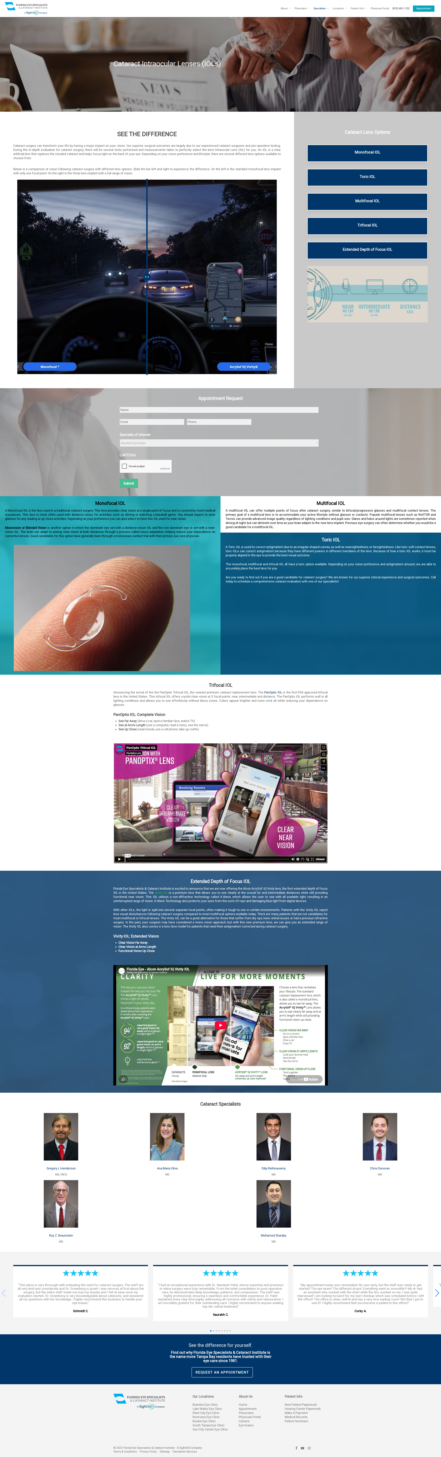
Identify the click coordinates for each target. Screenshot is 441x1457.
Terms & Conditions (125, 1451)
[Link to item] (61, 1162)
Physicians (246, 1413)
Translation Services (184, 1451)
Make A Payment (296, 1413)
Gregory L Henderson (61, 1168)
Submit (129, 483)
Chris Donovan (380, 1168)
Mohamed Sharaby (273, 1235)
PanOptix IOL (273, 692)
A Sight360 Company (189, 1447)
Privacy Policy (148, 1451)
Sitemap (165, 1451)
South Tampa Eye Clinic (209, 1425)
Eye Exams (246, 1425)
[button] (437, 1293)
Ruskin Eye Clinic (204, 1421)
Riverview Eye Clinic (206, 1417)
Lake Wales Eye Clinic (207, 1409)
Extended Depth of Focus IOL (367, 249)
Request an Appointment (222, 1372)
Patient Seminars (296, 1421)
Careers (244, 1421)
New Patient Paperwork (301, 1404)
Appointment (248, 1409)
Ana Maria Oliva (167, 1168)
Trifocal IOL (367, 225)
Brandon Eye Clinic (205, 1404)
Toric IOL (367, 176)
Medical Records (296, 1417)
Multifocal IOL (367, 201)
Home (243, 1404)
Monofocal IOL (367, 152)
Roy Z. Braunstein (61, 1235)
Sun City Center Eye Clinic (210, 1429)
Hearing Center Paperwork (303, 1409)
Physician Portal (250, 1417)
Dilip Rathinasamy (274, 1168)
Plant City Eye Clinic (206, 1413)
